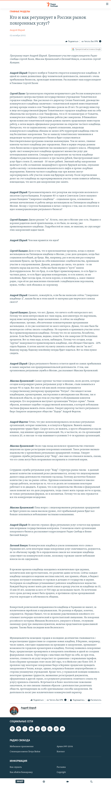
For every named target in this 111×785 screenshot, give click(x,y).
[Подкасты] (56, 728)
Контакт (61, 752)
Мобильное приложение (22, 746)
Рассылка (61, 767)
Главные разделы (20, 12)
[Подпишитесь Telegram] (37, 728)
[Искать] (91, 781)
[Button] (71, 41)
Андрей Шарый (17, 30)
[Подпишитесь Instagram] (43, 728)
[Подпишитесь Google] (12, 728)
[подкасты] (44, 781)
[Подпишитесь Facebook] (18, 728)
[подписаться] (62, 728)
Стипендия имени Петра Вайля (25, 752)
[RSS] (50, 728)
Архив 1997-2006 (65, 746)
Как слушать (16, 767)
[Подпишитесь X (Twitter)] (24, 728)
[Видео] (68, 781)
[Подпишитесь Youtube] (31, 728)
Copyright (61, 772)
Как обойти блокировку (21, 772)
